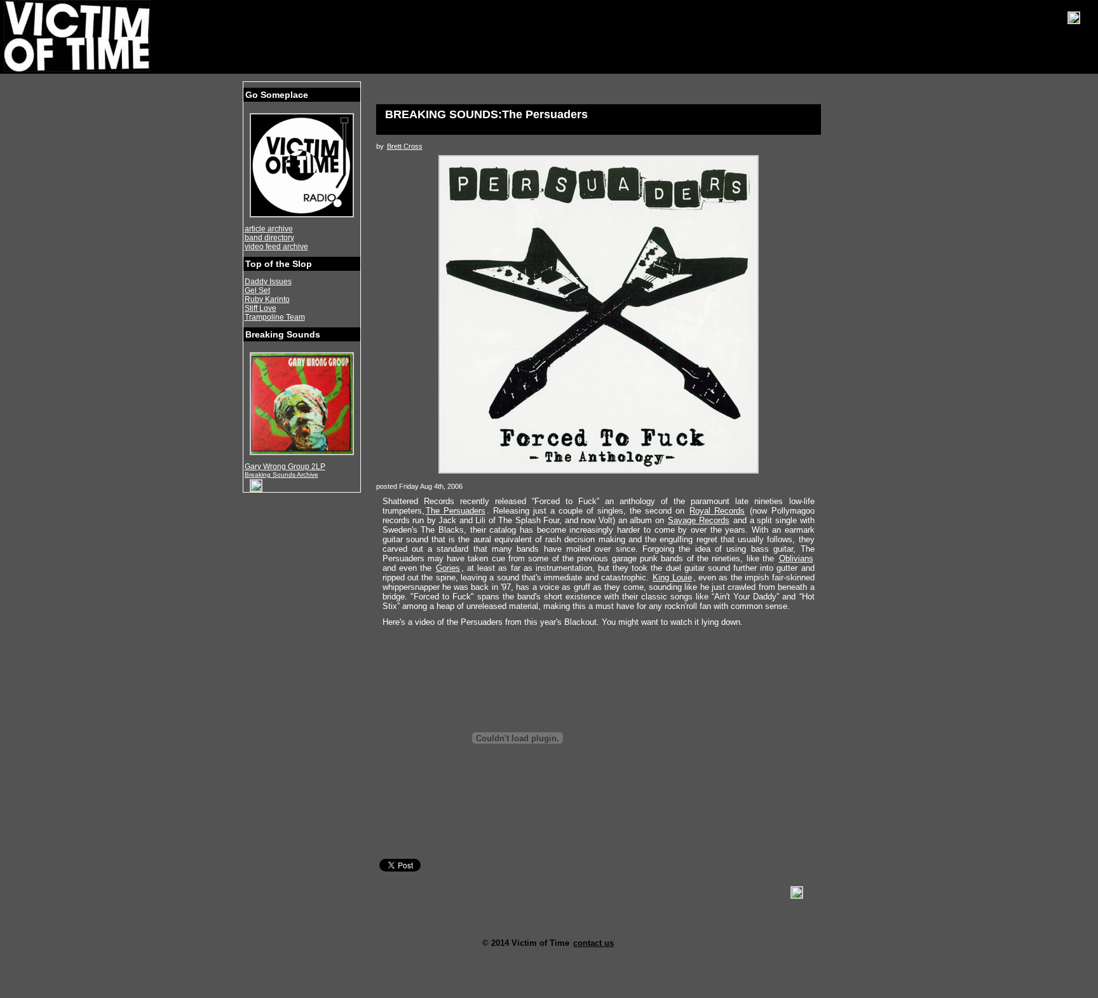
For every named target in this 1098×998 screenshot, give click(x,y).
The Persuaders (455, 511)
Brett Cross (405, 146)
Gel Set (257, 290)
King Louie (672, 577)
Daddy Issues (268, 281)
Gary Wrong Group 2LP (285, 466)
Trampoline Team (275, 317)
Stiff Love (260, 308)
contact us (593, 943)
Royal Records (717, 511)
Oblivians (796, 558)
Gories (448, 568)
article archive (269, 228)
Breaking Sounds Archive (281, 474)
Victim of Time (78, 36)
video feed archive (276, 246)
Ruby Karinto (267, 299)
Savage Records (698, 520)
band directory (269, 237)
